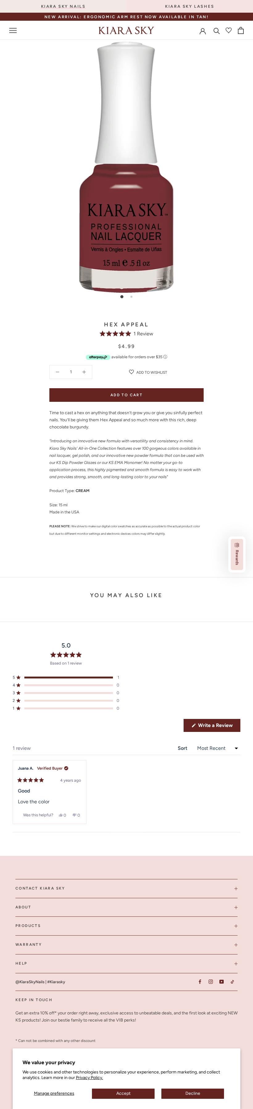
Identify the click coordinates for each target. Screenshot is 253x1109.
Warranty (28, 944)
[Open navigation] (13, 30)
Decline (192, 1093)
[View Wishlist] (229, 30)
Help (21, 963)
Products (28, 926)
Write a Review (218, 727)
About (23, 907)
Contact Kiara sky (40, 888)
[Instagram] (210, 982)
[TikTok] (232, 982)
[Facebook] (200, 982)
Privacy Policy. (89, 1077)
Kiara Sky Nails (63, 6)
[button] (126, 333)
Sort (183, 748)
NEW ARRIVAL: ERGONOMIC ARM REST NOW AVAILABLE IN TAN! (126, 17)
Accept (123, 1093)
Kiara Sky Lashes (189, 6)
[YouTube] (221, 982)
